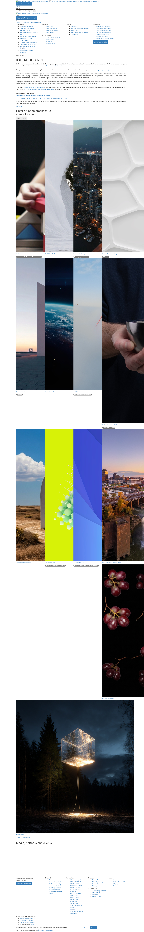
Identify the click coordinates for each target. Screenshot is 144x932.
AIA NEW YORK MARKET (28, 36)
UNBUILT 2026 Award (27, 29)
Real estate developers (103, 30)
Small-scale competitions (27, 44)
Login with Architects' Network (26, 18)
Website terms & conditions (79, 32)
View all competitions (23, 838)
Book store (49, 41)
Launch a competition (24, 4)
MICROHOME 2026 (76, 887)
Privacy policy (75, 30)
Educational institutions (103, 32)
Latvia (32, 924)
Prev (18, 118)
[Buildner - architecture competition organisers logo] (49, 1)
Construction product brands (105, 38)
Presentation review (52, 30)
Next (24, 118)
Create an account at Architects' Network (28, 23)
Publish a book (50, 43)
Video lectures (50, 39)
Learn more (19, 106)
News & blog (49, 26)
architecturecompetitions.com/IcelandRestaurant (39, 89)
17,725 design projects (53, 37)
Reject (86, 928)
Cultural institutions (102, 36)
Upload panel (50, 32)
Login (18, 6)
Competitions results (26, 50)
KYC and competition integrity (80, 28)
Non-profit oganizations (103, 28)
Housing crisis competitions (28, 42)
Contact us (74, 34)
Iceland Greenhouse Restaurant (34, 87)
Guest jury (23, 52)
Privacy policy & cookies (26, 920)
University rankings (51, 28)
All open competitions (26, 26)
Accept (93, 928)
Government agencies (103, 26)
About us (74, 26)
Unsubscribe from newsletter (27, 922)
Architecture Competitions (91, 1)
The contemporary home (27, 46)
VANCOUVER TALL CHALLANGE (26, 39)
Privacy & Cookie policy (45, 930)
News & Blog (96, 880)
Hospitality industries (102, 34)
